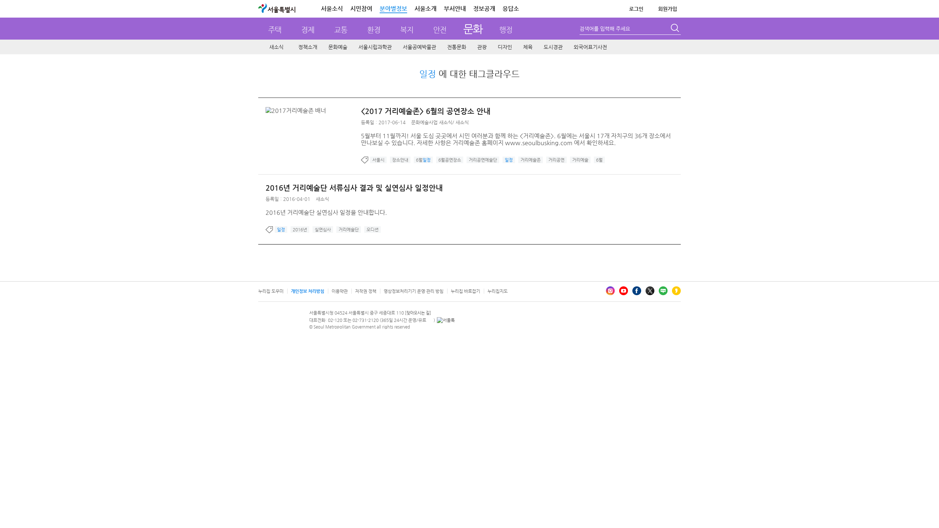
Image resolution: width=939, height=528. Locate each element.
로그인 (636, 9)
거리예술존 (530, 159)
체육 (528, 47)
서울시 (378, 159)
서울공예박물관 (419, 47)
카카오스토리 (676, 290)
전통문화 (456, 47)
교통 (340, 30)
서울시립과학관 (375, 47)
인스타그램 (610, 290)
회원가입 (667, 9)
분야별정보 (393, 8)
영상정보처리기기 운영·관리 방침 (413, 291)
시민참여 (361, 8)
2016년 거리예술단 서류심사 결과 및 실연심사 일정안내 (354, 188)
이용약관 (340, 291)
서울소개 (425, 8)
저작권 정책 (365, 291)
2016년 (300, 229)
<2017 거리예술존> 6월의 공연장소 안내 (425, 111)
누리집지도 (497, 291)
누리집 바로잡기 (465, 291)
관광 (482, 47)
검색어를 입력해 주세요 (605, 29)
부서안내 (455, 8)
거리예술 (580, 159)
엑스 (650, 290)
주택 (274, 30)
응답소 (511, 8)
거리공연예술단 (483, 159)
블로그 (663, 290)
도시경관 (553, 47)
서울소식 (332, 8)
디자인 (505, 47)
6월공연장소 (449, 159)
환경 (373, 30)
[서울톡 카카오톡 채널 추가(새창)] (446, 320)
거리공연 (556, 159)
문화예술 (337, 47)
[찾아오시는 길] (418, 313)
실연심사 (323, 229)
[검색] (676, 28)
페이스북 (636, 290)
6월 (423, 159)
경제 (307, 30)
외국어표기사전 (590, 47)
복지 (406, 30)
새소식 (276, 47)
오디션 (372, 229)
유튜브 (623, 290)
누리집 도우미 (271, 291)
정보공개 (484, 8)
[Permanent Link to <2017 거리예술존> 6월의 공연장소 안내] (298, 110)
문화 (473, 28)
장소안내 (400, 159)
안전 (439, 30)
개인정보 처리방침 (307, 291)
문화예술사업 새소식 (431, 122)
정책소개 (307, 47)
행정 (505, 30)
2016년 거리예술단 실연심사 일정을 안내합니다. (326, 212)
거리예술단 (349, 229)
